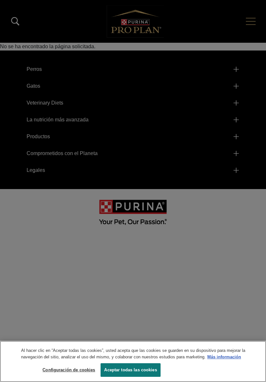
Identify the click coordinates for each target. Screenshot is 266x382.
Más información (224, 356)
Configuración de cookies (68, 369)
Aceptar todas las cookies (130, 369)
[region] (133, 361)
